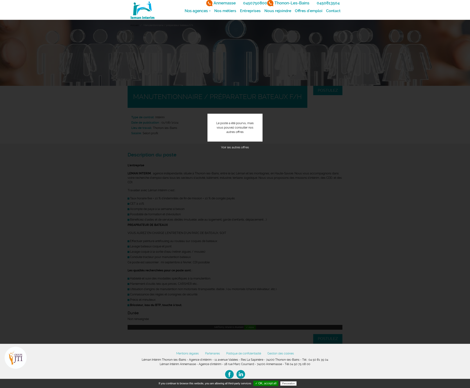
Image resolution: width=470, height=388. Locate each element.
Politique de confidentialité (243, 353)
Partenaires (212, 353)
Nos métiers (225, 11)
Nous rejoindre (277, 11)
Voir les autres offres (235, 147)
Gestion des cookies (280, 353)
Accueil (134, 25)
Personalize (288, 383)
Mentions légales (187, 353)
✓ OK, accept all (265, 383)
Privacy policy (306, 383)
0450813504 (328, 3)
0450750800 (255, 3)
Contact (333, 11)
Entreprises (250, 11)
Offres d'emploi (308, 11)
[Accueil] (142, 10)
